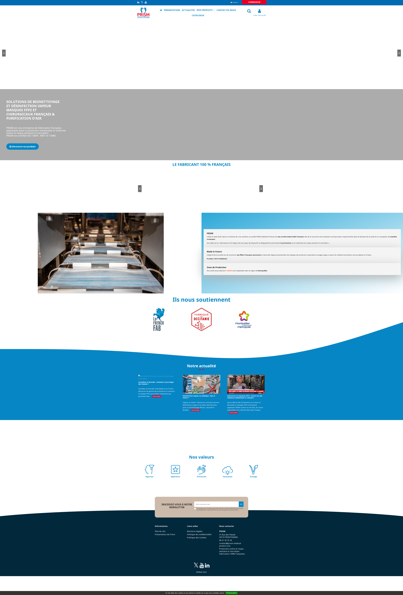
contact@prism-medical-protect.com (230, 544)
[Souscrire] (241, 504)
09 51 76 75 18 (225, 540)
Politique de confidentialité (199, 534)
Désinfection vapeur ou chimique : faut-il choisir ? (199, 397)
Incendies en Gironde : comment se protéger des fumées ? (156, 383)
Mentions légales (194, 531)
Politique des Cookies (196, 537)
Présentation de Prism (165, 534)
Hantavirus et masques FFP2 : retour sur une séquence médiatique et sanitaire (244, 397)
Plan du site (160, 531)
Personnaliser (231, 593)
